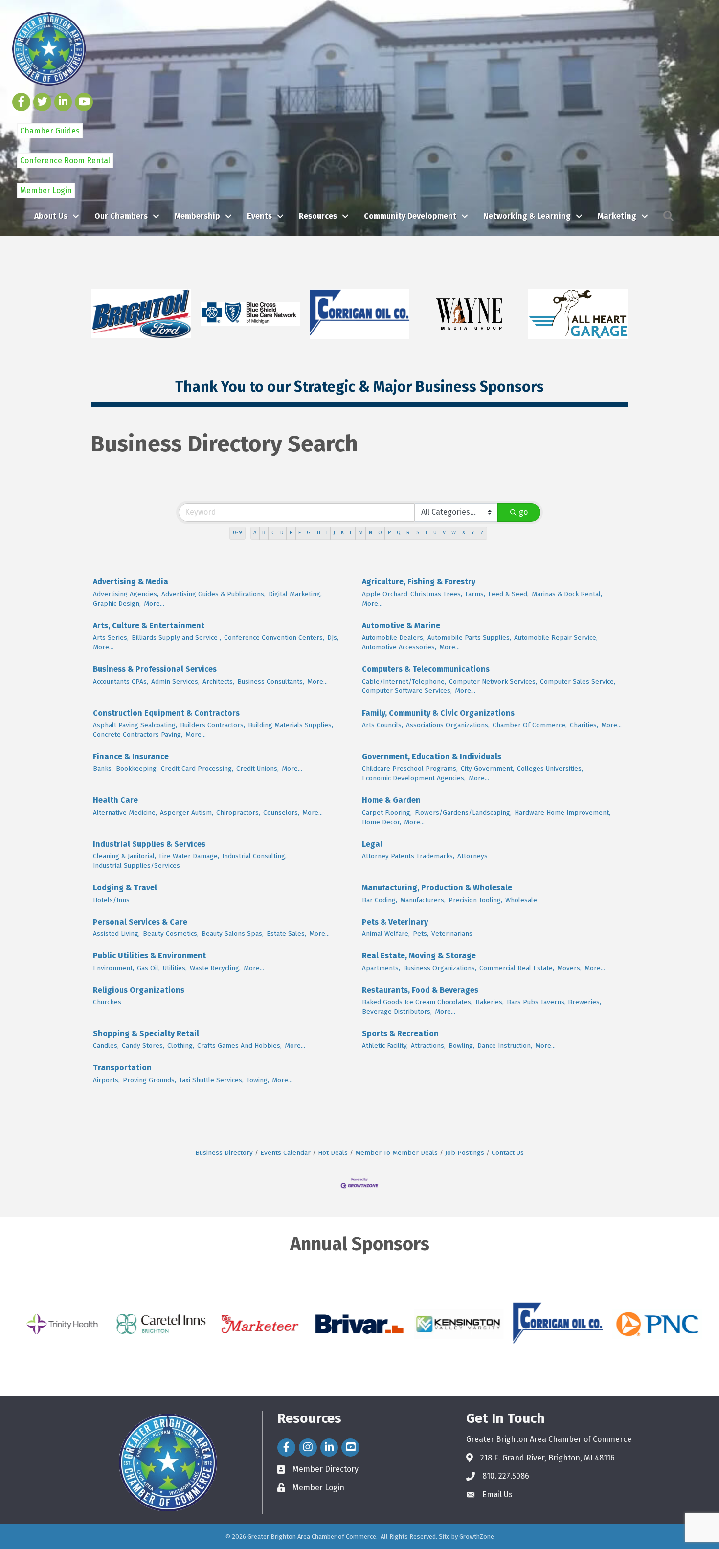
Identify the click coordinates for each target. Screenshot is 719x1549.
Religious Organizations (138, 990)
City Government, (487, 768)
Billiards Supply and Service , (176, 637)
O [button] (380, 533)
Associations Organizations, (448, 725)
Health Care (115, 800)
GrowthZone (476, 1536)
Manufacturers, (423, 900)
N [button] (370, 533)
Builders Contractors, (212, 725)
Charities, (584, 725)
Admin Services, (175, 681)
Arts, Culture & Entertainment (148, 625)
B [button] (263, 533)
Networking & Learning (527, 216)
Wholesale (521, 900)
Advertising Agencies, (125, 594)
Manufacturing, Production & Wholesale (437, 887)
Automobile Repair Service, (556, 637)
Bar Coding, (379, 900)
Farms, (475, 594)
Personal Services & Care (140, 922)
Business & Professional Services (155, 669)
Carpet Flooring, (387, 812)
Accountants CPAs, (120, 681)
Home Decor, (381, 822)
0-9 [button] (237, 533)
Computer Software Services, (407, 690)
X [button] (463, 533)
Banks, (103, 768)
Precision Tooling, (475, 900)
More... (154, 603)
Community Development (410, 216)
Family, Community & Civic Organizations (438, 713)
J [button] (334, 533)
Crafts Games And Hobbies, (239, 1045)
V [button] (444, 533)
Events (259, 216)
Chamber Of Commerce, (530, 725)
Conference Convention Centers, (274, 637)
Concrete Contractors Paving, (137, 734)
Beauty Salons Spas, (233, 933)
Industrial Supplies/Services (136, 866)
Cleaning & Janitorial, (124, 856)
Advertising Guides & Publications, (213, 594)
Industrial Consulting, (254, 856)
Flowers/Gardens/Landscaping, (463, 812)
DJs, (332, 637)
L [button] (351, 533)
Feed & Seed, (508, 594)
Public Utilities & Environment (149, 955)
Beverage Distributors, (397, 1011)
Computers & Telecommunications (426, 669)
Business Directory (224, 1153)
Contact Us (508, 1153)
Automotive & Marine (401, 625)
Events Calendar (285, 1153)
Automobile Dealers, (393, 637)
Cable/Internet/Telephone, (404, 681)
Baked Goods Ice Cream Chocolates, (417, 1002)
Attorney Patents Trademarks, (408, 856)
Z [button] (482, 533)
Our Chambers (121, 216)
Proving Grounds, (149, 1080)
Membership (197, 216)
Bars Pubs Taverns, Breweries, (554, 1002)
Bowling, (461, 1045)
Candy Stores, (143, 1045)
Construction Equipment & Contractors (166, 713)
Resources (318, 216)
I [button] (327, 533)
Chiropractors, (238, 812)
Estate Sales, (286, 933)
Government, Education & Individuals (431, 756)
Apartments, (381, 968)
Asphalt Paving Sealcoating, (135, 725)
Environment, (113, 968)
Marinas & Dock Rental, (567, 594)
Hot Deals (333, 1153)
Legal (372, 844)
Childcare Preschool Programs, (410, 768)
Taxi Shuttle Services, (211, 1080)
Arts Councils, (382, 725)
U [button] (435, 533)
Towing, (258, 1080)
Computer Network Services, (493, 681)
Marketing (617, 216)
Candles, (106, 1045)
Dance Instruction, (504, 1045)
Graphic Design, (117, 603)
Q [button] (399, 533)
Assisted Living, (116, 933)
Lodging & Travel (125, 887)
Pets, (420, 933)
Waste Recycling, (215, 968)
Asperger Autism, (186, 812)
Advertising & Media (130, 581)
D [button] (282, 533)
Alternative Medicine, (125, 812)
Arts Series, (111, 637)
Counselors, (281, 812)
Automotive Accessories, (399, 647)
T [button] (426, 533)
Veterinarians (451, 933)
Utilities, (175, 968)
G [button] (309, 533)
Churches (107, 1002)
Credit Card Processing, (197, 768)
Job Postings (464, 1153)
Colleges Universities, (550, 768)
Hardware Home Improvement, (562, 812)
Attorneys (472, 856)
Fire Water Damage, (189, 856)
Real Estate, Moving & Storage (419, 955)
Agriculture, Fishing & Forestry (418, 581)
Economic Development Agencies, (414, 778)
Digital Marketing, (295, 594)
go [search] (523, 512)
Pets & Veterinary (395, 922)
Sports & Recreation (400, 1033)
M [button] (361, 533)
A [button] (254, 533)
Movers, (569, 968)
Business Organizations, (439, 968)
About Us (50, 216)
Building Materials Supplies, (290, 725)
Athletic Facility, (385, 1045)
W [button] (453, 533)
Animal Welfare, (386, 933)
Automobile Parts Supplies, (469, 637)
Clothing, (180, 1045)
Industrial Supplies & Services (149, 844)
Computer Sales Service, (577, 681)
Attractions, (428, 1045)
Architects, (218, 681)
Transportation (122, 1067)
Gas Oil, (148, 968)
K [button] (342, 533)
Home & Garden (391, 800)
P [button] (389, 533)
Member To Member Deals (396, 1153)
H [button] (318, 533)
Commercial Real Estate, (516, 968)
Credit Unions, (257, 768)
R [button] (408, 533)
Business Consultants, (270, 681)
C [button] (272, 533)
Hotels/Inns (111, 900)
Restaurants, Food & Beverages (420, 990)
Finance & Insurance (131, 756)
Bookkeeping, (137, 768)
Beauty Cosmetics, (171, 933)
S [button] (417, 533)
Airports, (106, 1080)
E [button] (291, 533)
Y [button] (472, 533)
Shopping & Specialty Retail (146, 1033)
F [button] (299, 533)
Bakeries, (489, 1002)
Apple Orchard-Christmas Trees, (412, 594)
